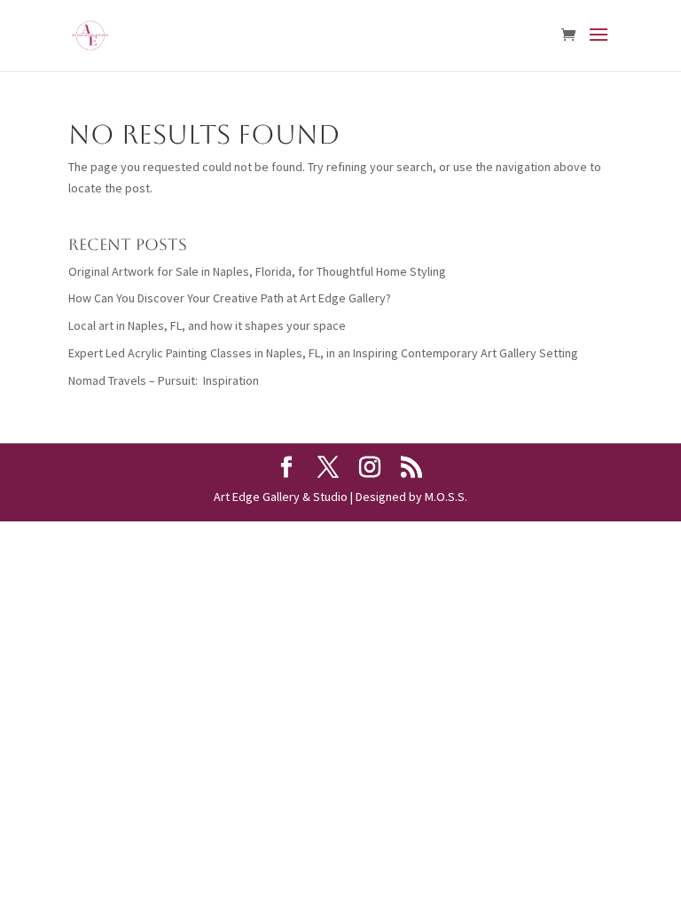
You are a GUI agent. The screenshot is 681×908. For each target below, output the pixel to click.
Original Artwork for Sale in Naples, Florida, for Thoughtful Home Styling (257, 271)
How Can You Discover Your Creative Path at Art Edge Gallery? (229, 298)
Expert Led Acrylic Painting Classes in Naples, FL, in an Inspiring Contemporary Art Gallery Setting (323, 353)
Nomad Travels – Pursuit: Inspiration (163, 380)
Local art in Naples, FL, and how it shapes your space (207, 325)
